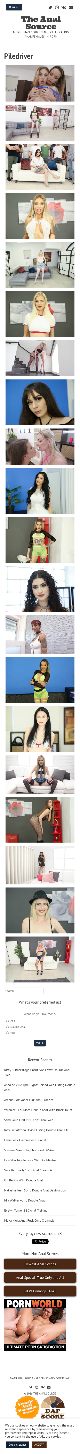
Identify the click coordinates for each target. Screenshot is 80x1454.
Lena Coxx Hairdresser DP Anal (25, 1140)
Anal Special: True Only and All (40, 1277)
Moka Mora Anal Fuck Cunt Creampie (29, 1220)
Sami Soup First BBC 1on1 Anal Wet (28, 1120)
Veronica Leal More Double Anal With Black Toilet (38, 1110)
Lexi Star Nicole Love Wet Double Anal (30, 1160)
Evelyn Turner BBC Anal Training (25, 1210)
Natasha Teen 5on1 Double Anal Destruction (35, 1190)
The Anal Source (41, 22)
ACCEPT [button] (39, 1444)
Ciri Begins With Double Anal (23, 1180)
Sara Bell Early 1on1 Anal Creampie (28, 1170)
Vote (40, 1043)
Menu (15, 7)
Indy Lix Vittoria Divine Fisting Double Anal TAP (36, 1130)
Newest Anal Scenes (40, 1264)
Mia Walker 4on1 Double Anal (24, 1200)
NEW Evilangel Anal (40, 1291)
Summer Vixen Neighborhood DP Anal (29, 1150)
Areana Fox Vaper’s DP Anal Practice (29, 1100)
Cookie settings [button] (17, 1444)
